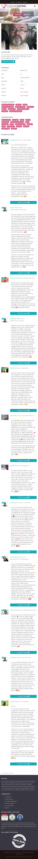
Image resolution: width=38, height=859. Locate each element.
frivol (11, 124)
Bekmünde (25, 368)
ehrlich (28, 120)
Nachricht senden (7, 61)
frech (27, 122)
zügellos (13, 128)
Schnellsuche (8, 797)
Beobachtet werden (8, 104)
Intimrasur (30, 107)
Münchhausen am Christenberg (19, 559)
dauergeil (15, 120)
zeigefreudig (5, 128)
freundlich (5, 124)
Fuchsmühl (27, 658)
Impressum (29, 857)
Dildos (25, 104)
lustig (3, 126)
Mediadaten (9, 857)
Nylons (4, 109)
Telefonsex (19, 2)
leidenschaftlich (20, 124)
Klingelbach (26, 466)
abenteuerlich (6, 120)
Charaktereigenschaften (11, 801)
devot (22, 120)
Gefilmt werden (20, 107)
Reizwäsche (11, 109)
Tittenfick (5, 111)
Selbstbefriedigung (23, 109)
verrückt (26, 126)
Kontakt (15, 857)
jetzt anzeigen (24, 92)
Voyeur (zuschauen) (16, 111)
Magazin (25, 2)
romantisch (10, 126)
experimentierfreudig (17, 122)
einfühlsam (5, 122)
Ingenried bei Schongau (17, 321)
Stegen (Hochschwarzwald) (18, 210)
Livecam (13, 2)
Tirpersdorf (27, 503)
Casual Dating (4, 773)
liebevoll (29, 124)
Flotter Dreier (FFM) (8, 107)
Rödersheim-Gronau (30, 610)
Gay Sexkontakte (9, 805)
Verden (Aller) (27, 140)
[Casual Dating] (13, 6)
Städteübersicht (9, 799)
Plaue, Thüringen (30, 278)
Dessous (18, 104)
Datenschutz (22, 857)
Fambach (26, 702)
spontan (18, 126)
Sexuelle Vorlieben (10, 803)
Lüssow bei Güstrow (28, 416)
